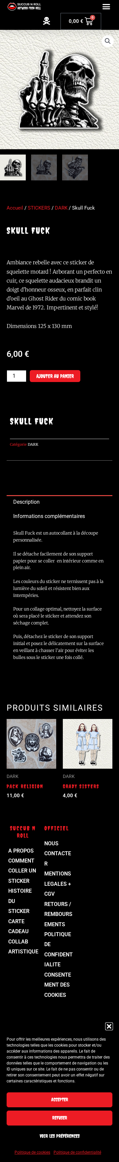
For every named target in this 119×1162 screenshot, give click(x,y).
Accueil (15, 208)
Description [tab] (26, 502)
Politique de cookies (32, 1152)
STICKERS (39, 208)
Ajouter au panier (55, 376)
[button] (109, 1026)
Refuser (59, 1118)
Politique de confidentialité (77, 1152)
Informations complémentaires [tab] (49, 516)
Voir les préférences (60, 1136)
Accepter (59, 1099)
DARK (61, 208)
